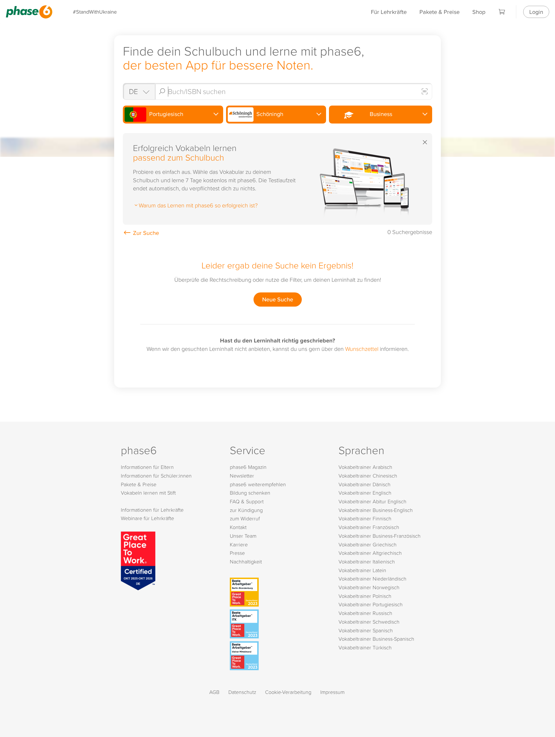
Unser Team (243, 535)
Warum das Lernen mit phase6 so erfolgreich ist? (198, 205)
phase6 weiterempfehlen (258, 484)
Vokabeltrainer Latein (362, 570)
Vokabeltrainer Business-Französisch (379, 535)
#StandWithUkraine (95, 11)
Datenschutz (242, 692)
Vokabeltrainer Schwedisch (368, 621)
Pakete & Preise (439, 12)
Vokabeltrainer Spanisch (365, 630)
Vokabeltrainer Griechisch (367, 544)
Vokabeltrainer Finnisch (364, 518)
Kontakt (238, 527)
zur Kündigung (246, 510)
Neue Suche (277, 299)
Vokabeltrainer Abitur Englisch (372, 501)
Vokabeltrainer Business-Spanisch (376, 638)
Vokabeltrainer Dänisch (364, 484)
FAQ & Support (247, 501)
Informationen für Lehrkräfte (152, 509)
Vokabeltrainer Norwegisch (368, 587)
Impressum (332, 692)
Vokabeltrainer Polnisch (364, 596)
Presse (237, 553)
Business (379, 114)
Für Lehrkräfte (389, 12)
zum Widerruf (245, 518)
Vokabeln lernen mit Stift (148, 492)
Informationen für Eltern (147, 467)
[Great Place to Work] (138, 560)
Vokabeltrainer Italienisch (366, 561)
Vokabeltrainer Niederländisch (372, 578)
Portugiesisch (165, 114)
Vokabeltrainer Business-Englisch (375, 510)
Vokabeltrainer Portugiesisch (370, 604)
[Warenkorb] (502, 11)
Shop (478, 12)
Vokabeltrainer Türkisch (365, 647)
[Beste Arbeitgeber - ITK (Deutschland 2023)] (279, 623)
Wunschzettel (361, 348)
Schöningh (269, 114)
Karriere (239, 544)
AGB (214, 692)
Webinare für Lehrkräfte (147, 518)
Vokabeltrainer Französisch (368, 527)
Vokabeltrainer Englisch (364, 492)
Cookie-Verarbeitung (288, 692)
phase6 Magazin (248, 467)
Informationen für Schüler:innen (156, 475)
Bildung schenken (250, 492)
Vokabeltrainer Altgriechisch (370, 553)
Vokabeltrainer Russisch (365, 613)
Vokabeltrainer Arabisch (365, 467)
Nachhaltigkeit (246, 561)
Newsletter (242, 475)
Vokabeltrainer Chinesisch (367, 475)
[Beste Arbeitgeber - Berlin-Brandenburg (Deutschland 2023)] (279, 592)
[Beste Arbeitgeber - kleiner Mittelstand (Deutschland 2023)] (279, 655)
